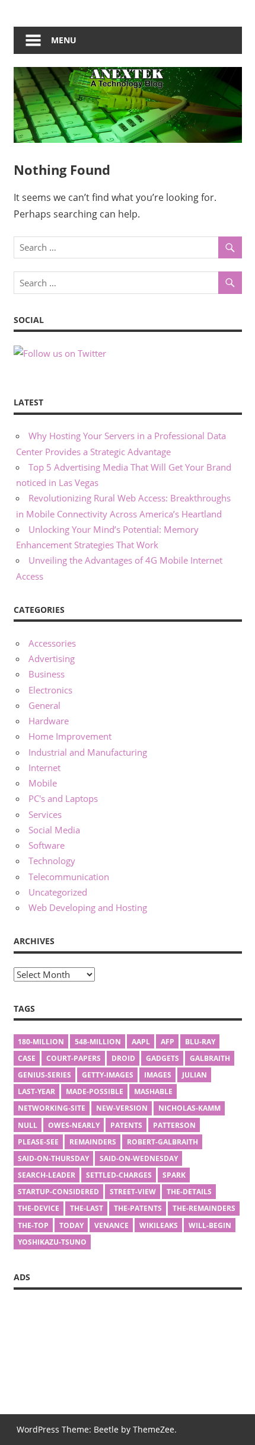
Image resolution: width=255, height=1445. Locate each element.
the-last (86, 1208)
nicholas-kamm (189, 1108)
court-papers (73, 1058)
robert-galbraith (162, 1142)
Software (46, 845)
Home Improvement (69, 736)
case (27, 1058)
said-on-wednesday (139, 1158)
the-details (189, 1192)
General (44, 705)
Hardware (48, 721)
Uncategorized (57, 892)
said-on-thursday (53, 1158)
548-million (98, 1042)
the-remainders (204, 1208)
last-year (36, 1091)
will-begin (210, 1225)
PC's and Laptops (63, 798)
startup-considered (58, 1192)
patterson (174, 1125)
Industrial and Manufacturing (87, 752)
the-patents (138, 1208)
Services (45, 814)
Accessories (52, 643)
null (27, 1125)
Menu (63, 40)
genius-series (44, 1075)
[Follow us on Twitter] (60, 353)
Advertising (51, 658)
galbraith (210, 1058)
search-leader (46, 1175)
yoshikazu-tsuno (52, 1242)
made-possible (94, 1091)
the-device (38, 1208)
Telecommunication (68, 877)
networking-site (51, 1108)
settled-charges (119, 1175)
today (71, 1225)
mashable (153, 1091)
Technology (51, 861)
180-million (41, 1042)
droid (123, 1058)
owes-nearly (74, 1125)
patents (126, 1125)
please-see (38, 1142)
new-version (122, 1108)
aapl (141, 1042)
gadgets (162, 1058)
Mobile (42, 783)
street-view (133, 1192)
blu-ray (200, 1042)
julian (194, 1075)
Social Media (54, 830)
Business (46, 674)
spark (174, 1175)
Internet (44, 767)
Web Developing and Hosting (87, 907)
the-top (33, 1225)
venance (111, 1225)
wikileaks (158, 1225)
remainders (92, 1142)
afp (167, 1042)
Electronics (50, 690)
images (157, 1075)
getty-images (107, 1075)
